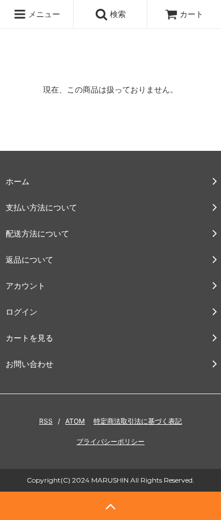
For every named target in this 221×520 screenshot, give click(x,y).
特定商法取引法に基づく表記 (138, 421)
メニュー (43, 14)
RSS (46, 421)
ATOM (75, 421)
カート (191, 14)
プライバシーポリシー (110, 441)
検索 (117, 14)
